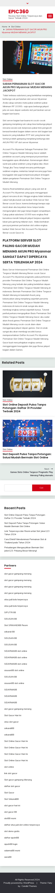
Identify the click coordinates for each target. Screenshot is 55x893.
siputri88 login (10, 844)
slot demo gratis (11, 831)
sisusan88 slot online (14, 670)
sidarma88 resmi (12, 850)
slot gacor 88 (10, 812)
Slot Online (8, 79)
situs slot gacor (11, 721)
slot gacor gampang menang (17, 573)
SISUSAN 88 (10, 618)
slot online (9, 766)
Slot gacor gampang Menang (18, 779)
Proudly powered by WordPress (19, 882)
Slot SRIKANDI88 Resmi (16, 625)
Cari (41, 488)
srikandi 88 (9, 631)
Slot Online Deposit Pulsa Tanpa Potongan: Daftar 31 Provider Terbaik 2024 (24, 408)
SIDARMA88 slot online (15, 651)
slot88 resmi (10, 818)
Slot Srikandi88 (11, 799)
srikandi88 (9, 728)
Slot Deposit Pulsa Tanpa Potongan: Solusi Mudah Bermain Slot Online (27, 455)
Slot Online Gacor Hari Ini (16, 741)
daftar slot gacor (12, 786)
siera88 (7, 857)
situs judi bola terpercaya (16, 599)
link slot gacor (10, 773)
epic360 (18, 11)
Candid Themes (29, 886)
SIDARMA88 (10, 689)
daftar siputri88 (11, 837)
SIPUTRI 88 (10, 612)
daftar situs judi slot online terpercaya (22, 824)
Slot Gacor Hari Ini (12, 715)
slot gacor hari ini (12, 805)
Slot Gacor (9, 792)
